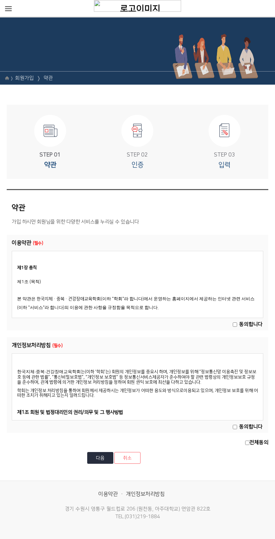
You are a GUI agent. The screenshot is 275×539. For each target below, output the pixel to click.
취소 (127, 458)
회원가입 (24, 78)
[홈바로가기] (137, 5)
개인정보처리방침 (145, 494)
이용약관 (108, 494)
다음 (100, 458)
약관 (48, 78)
